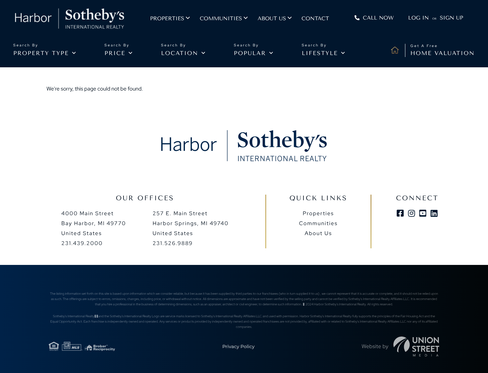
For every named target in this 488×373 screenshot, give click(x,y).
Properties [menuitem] (167, 18)
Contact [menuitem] (315, 18)
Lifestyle (320, 53)
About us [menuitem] (272, 18)
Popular (250, 53)
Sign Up (451, 18)
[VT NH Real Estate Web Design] (416, 346)
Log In (418, 18)
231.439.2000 (82, 243)
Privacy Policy (238, 346)
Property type (41, 53)
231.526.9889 (173, 243)
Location (179, 53)
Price (115, 53)
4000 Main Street (93, 223)
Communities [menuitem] (221, 18)
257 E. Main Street (191, 223)
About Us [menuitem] (318, 233)
